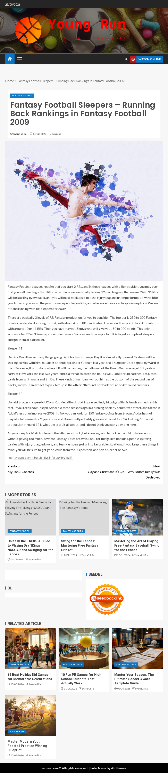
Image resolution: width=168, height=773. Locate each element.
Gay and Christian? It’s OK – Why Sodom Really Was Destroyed (124, 471)
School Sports (72, 664)
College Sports (19, 664)
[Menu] (19, 59)
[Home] (10, 59)
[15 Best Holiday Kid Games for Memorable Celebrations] (30, 648)
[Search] (126, 59)
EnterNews (98, 768)
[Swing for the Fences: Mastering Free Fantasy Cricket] (84, 517)
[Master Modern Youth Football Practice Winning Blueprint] (30, 715)
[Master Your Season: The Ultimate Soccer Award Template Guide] (137, 648)
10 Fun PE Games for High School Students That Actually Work (81, 679)
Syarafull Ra (20, 133)
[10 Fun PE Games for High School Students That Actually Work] (84, 648)
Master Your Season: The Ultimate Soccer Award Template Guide (134, 679)
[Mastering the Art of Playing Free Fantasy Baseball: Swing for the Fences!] (137, 517)
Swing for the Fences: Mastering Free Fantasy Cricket (79, 545)
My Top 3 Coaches (21, 469)
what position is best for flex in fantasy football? (43, 457)
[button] (19, 59)
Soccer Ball (17, 731)
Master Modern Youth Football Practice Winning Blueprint (27, 746)
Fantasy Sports (22, 95)
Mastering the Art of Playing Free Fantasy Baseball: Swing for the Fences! (136, 545)
